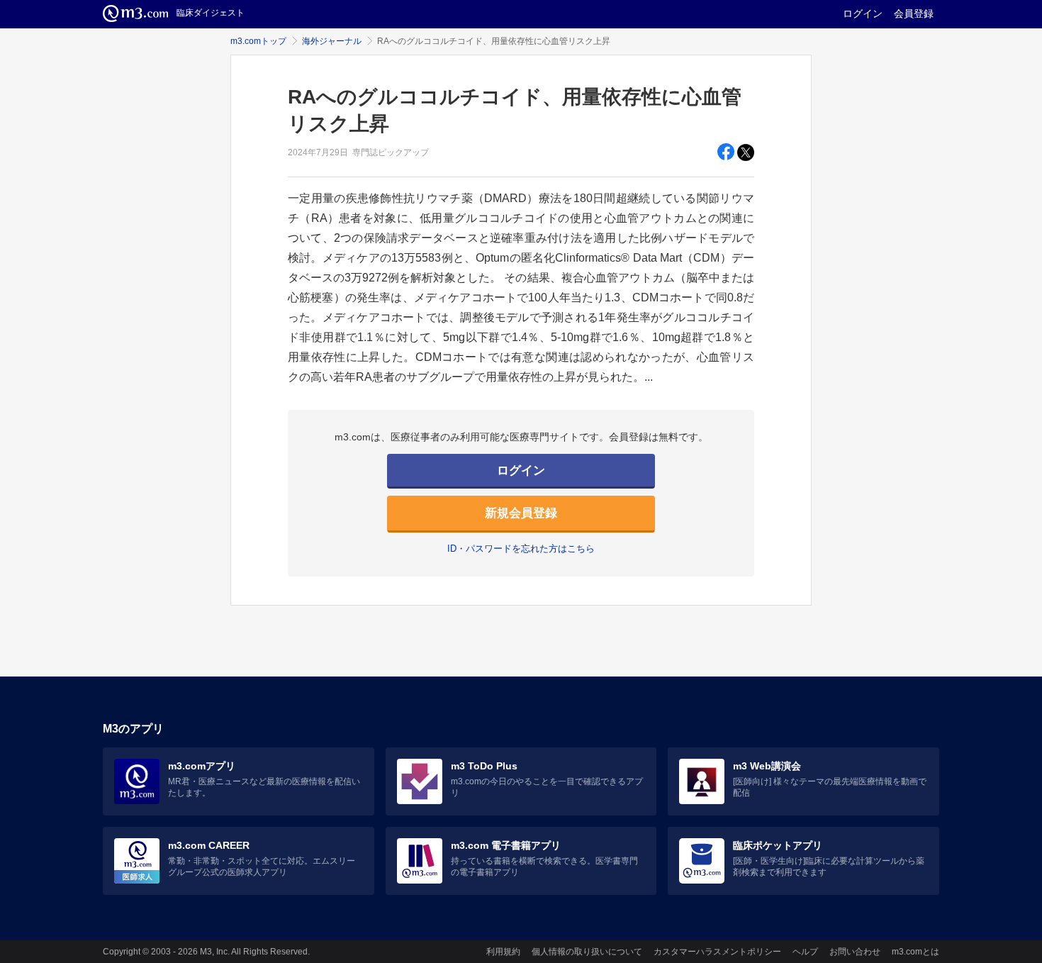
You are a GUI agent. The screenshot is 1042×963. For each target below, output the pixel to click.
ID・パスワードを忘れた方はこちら (521, 548)
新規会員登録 (521, 513)
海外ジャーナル (332, 41)
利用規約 (503, 952)
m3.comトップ (258, 41)
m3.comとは (915, 952)
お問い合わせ (854, 952)
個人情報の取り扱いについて (587, 952)
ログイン (863, 13)
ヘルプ (805, 952)
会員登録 (914, 13)
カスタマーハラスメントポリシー (717, 952)
